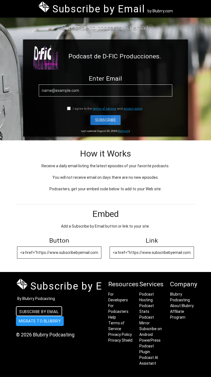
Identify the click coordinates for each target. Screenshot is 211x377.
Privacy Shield (120, 340)
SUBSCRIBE (105, 120)
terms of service (104, 108)
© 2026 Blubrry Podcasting (45, 334)
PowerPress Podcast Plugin (149, 346)
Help (112, 317)
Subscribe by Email (39, 311)
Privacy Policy (120, 334)
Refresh (124, 131)
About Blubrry (182, 305)
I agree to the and (107, 108)
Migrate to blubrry (40, 321)
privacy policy (133, 108)
